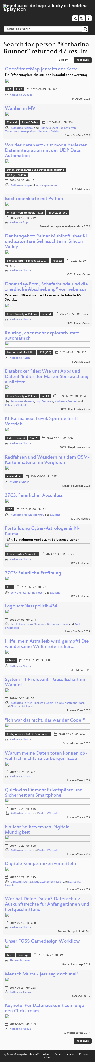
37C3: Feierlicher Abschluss (34, 496)
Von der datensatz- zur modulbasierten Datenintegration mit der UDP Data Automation (46, 151)
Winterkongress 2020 (76, 743)
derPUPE (38, 515)
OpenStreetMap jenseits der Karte (41, 69)
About (47, 1054)
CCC (9, 509)
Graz (10, 955)
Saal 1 (45, 396)
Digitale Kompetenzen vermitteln (40, 864)
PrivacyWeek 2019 (78, 780)
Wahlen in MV (20, 109)
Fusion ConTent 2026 (77, 135)
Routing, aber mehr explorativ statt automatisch (42, 336)
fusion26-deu (30, 122)
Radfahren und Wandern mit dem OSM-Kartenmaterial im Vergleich (47, 460)
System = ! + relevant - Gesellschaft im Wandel (45, 682)
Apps (58, 1054)
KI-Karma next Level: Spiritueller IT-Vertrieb (42, 421)
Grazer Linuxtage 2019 (76, 964)
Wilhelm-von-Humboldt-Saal (25, 212)
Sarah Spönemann (47, 185)
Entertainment (16, 438)
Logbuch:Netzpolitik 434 (31, 606)
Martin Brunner (19, 482)
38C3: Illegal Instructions (75, 409)
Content (12, 122)
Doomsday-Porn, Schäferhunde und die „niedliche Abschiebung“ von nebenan (46, 287)
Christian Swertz (21, 881)
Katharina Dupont (21, 94)
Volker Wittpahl (48, 813)
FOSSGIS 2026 (81, 189)
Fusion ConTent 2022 (77, 631)
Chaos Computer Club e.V (23, 1054)
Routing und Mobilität (20, 352)
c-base (11, 660)
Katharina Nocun (20, 270)
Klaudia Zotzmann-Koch (70, 703)
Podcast (57, 260)
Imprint (70, 1054)
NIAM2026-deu (57, 212)
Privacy (83, 1054)
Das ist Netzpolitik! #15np (74, 931)
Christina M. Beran (21, 706)
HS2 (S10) (45, 352)
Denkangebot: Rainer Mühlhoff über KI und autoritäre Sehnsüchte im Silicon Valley (46, 242)
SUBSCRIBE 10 (81, 996)
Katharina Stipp (19, 222)
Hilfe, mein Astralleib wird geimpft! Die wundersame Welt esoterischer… (47, 644)
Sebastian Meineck (22, 401)
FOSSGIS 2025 (81, 362)
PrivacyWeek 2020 (78, 710)
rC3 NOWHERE (80, 670)
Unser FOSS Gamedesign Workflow (42, 941)
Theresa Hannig (43, 703)
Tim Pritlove (18, 624)
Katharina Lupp (20, 185)
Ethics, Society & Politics (22, 314)
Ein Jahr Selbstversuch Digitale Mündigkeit (37, 830)
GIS (9, 89)
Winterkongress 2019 (76, 1033)
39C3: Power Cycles (78, 274)
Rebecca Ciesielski (16, 405)
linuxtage (23, 955)
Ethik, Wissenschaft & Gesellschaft (28, 734)
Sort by (63, 60)
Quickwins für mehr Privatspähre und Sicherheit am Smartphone (44, 793)
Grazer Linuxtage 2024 (76, 486)
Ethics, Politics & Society (22, 554)
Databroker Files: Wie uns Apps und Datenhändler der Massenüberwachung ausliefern (47, 377)
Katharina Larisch (21, 703)
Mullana (55, 515)
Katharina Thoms (20, 992)
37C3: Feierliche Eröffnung (33, 573)
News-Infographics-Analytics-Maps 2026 (65, 226)
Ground (46, 314)
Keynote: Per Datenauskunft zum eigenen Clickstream (45, 1008)
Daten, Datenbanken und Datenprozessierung (35, 170)
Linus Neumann (36, 624)
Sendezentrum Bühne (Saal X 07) (27, 260)
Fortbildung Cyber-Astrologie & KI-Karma (42, 531)
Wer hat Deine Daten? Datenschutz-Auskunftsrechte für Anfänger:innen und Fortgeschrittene (47, 904)
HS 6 (19, 89)
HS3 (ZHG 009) (16, 175)
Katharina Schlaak (22, 128)
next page (82, 60)
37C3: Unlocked (80, 518)
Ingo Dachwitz (44, 401)
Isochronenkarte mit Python (34, 199)
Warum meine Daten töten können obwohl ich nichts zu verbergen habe (46, 756)
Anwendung (14, 476)
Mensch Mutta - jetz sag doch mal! (41, 974)
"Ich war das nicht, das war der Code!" (45, 720)
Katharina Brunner (66, 401)
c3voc (47, 1057)
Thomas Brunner (20, 960)
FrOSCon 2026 (81, 98)
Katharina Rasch (20, 358)
